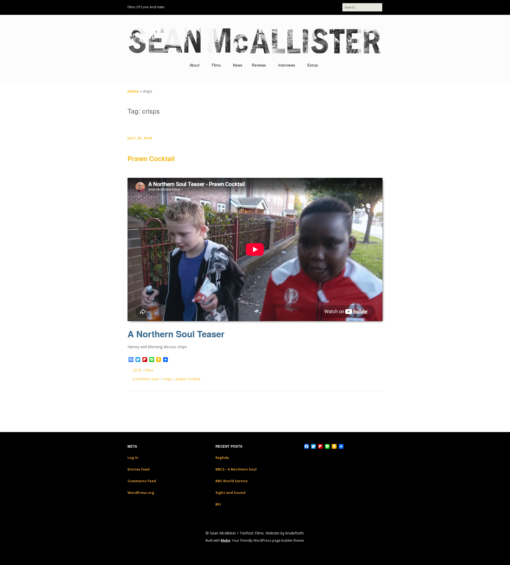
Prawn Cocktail (151, 158)
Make (225, 540)
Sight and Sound (230, 492)
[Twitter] (294, 7)
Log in (133, 457)
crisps (167, 378)
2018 (137, 370)
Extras (312, 65)
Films (216, 65)
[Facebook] (286, 7)
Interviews (286, 65)
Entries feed (139, 469)
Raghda (222, 457)
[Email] (324, 7)
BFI (218, 504)
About (194, 65)
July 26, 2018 (140, 138)
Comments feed (142, 480)
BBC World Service (231, 480)
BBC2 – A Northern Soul (236, 469)
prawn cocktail (188, 378)
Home (133, 91)
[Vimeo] (313, 7)
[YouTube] (304, 7)
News (237, 65)
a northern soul (146, 378)
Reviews (259, 65)
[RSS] (336, 7)
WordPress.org (141, 492)
